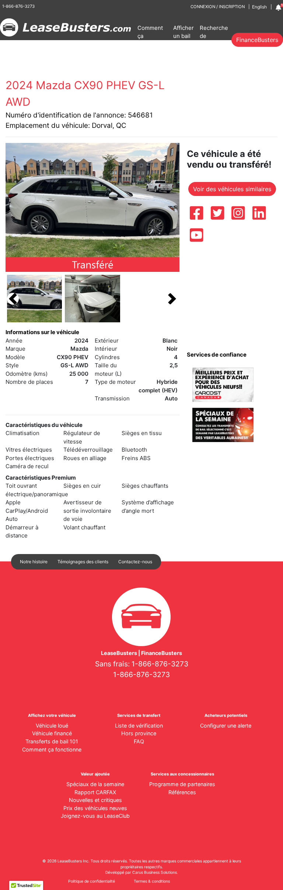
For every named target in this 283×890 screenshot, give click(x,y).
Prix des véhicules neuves (95, 808)
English (259, 7)
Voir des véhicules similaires (232, 189)
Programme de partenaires (182, 784)
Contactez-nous (135, 561)
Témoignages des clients (82, 561)
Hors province (138, 733)
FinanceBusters (257, 39)
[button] (13, 298)
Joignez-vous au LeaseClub (95, 816)
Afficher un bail (183, 32)
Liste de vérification (139, 725)
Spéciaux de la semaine (95, 784)
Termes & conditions (152, 881)
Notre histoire (34, 561)
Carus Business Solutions (154, 872)
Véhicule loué (52, 725)
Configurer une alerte (225, 725)
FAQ (139, 741)
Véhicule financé (52, 733)
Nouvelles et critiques (95, 800)
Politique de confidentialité (91, 881)
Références (182, 792)
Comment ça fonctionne (151, 36)
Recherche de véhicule (214, 36)
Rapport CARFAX (95, 792)
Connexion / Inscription (218, 6)
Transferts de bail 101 (51, 741)
